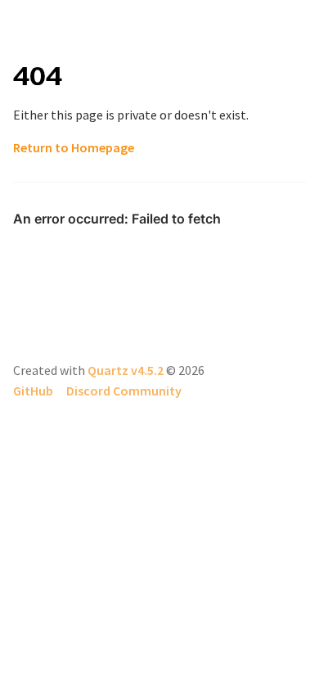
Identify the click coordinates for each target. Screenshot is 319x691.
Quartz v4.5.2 (126, 370)
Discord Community (124, 390)
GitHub (33, 390)
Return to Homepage (73, 147)
